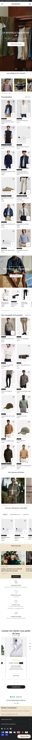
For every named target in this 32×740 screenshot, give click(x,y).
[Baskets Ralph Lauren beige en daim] (8, 186)
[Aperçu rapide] (13, 115)
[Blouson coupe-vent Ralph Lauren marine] (8, 212)
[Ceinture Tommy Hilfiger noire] (15, 295)
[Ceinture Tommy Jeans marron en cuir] (24, 353)
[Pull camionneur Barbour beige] (8, 429)
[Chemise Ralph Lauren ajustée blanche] (24, 212)
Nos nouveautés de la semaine (11, 315)
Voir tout (27, 97)
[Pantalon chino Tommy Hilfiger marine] (25, 295)
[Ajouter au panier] (13, 410)
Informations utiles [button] (6, 719)
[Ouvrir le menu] (3, 4)
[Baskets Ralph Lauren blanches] (24, 135)
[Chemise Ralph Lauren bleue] (24, 238)
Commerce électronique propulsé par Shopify (13, 738)
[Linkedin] (10, 728)
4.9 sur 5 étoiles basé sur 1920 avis (16, 700)
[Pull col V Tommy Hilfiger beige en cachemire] (24, 453)
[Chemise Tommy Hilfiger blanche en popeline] (5, 295)
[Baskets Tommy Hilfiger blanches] (8, 238)
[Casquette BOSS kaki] (24, 429)
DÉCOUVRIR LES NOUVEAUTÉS (16, 43)
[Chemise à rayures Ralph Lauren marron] (8, 327)
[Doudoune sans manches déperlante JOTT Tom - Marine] (8, 108)
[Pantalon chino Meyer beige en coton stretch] (24, 186)
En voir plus (16, 576)
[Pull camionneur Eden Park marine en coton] (8, 159)
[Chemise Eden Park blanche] (24, 108)
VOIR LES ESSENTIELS (16, 275)
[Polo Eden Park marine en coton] (8, 135)
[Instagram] (7, 728)
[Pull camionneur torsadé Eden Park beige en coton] (8, 353)
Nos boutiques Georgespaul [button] (8, 724)
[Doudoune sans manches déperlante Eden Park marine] (24, 159)
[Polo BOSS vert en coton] (24, 404)
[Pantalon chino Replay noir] (8, 379)
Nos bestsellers (6, 97)
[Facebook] (2, 728)
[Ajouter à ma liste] (13, 101)
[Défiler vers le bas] (16, 69)
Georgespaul (5, 737)
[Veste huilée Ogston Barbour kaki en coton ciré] (8, 453)
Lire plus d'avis (16, 687)
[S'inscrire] (29, 714)
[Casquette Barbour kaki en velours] (8, 404)
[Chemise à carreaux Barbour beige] (24, 379)
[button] (15, 683)
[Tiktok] (4, 728)
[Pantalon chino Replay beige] (24, 327)
